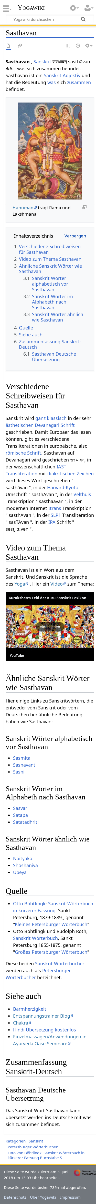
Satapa (20, 815)
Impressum (70, 1197)
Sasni (19, 772)
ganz (40, 418)
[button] (50, 626)
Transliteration (21, 473)
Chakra (20, 1023)
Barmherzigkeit (29, 1009)
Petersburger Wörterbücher (33, 1146)
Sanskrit (42, 61)
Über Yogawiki (43, 1197)
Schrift (68, 425)
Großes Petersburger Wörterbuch (51, 952)
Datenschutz (15, 1197)
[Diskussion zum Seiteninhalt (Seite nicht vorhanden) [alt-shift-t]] (20, 46)
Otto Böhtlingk (29, 903)
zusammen (79, 82)
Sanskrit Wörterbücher (59, 963)
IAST (61, 467)
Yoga (20, 584)
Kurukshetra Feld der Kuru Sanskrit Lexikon (47, 597)
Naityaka (22, 858)
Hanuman (23, 207)
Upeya (20, 872)
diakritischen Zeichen (70, 473)
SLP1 (56, 515)
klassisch (57, 418)
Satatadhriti (26, 822)
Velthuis (82, 494)
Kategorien (16, 1140)
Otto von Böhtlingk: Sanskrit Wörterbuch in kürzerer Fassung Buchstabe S (46, 1155)
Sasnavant (24, 765)
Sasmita (21, 758)
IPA (52, 522)
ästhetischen (20, 425)
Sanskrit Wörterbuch (35, 938)
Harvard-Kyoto (62, 487)
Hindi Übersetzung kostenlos (44, 1030)
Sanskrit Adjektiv (62, 75)
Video (56, 584)
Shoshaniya (25, 865)
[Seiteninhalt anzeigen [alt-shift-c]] (8, 46)
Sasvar (20, 808)
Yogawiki (31, 7)
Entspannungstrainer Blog (41, 1016)
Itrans (54, 508)
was (51, 82)
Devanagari (47, 425)
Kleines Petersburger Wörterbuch (51, 924)
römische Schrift (23, 453)
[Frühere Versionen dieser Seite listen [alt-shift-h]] (78, 46)
